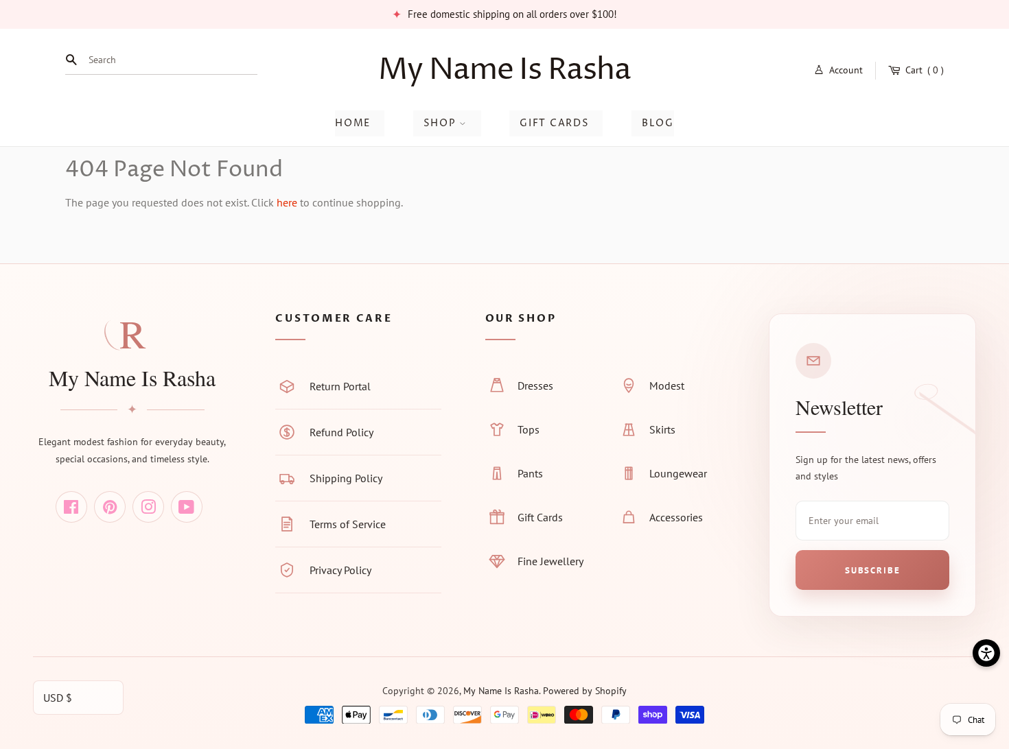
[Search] (74, 59)
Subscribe (872, 570)
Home (353, 123)
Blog (658, 123)
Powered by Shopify (585, 691)
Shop (441, 123)
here (287, 202)
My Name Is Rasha (504, 70)
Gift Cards (554, 123)
